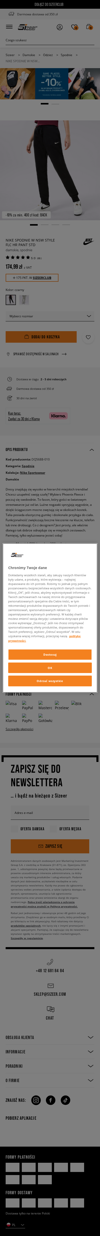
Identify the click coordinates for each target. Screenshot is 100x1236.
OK (50, 667)
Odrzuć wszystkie (50, 681)
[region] (50, 618)
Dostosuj (50, 654)
